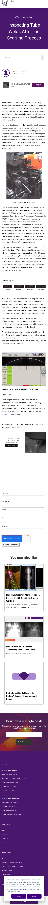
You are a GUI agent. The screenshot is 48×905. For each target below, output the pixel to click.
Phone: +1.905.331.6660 (10, 786)
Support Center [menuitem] (7, 870)
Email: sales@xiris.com (10, 782)
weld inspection (24, 17)
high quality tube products (12, 414)
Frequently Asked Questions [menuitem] (12, 862)
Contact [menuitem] (4, 842)
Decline (34, 896)
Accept (19, 896)
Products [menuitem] (5, 834)
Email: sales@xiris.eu (9, 810)
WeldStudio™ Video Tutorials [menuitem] (12, 866)
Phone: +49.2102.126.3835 (11, 814)
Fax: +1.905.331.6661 (9, 790)
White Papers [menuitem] (6, 874)
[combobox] (22, 57)
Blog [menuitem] (3, 858)
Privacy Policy (26, 891)
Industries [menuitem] (5, 838)
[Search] (42, 57)
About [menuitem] (4, 830)
